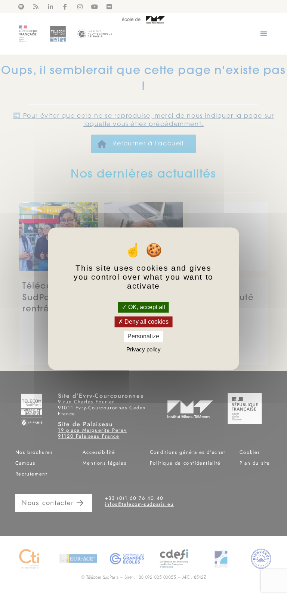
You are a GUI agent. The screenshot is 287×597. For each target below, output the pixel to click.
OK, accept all (146, 307)
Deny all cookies (146, 322)
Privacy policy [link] (143, 349)
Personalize (143, 336)
